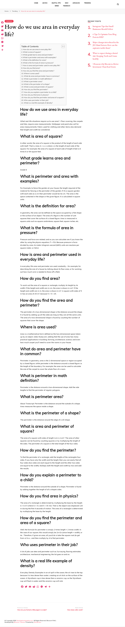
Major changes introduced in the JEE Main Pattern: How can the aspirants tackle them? (106, 45)
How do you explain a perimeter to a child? (40, 92)
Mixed (57, 6)
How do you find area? (31, 68)
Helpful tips (56, 3)
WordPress (37, 622)
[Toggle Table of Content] (62, 46)
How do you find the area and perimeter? (38, 71)
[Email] (2, 30)
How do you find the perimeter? (36, 89)
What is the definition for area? (34, 60)
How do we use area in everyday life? (37, 49)
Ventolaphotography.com (24, 620)
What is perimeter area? (33, 81)
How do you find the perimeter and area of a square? (44, 97)
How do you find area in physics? (36, 95)
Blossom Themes (19, 622)
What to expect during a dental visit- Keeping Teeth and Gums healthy (105, 56)
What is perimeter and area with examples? (39, 57)
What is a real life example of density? (38, 103)
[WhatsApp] (2, 38)
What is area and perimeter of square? (38, 87)
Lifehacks (76, 3)
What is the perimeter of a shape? (37, 84)
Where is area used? (31, 73)
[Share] (2, 50)
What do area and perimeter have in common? (42, 76)
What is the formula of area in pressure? (38, 63)
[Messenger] (2, 42)
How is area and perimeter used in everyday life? (41, 65)
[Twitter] (2, 26)
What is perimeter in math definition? (38, 79)
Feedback (66, 6)
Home (36, 3)
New (66, 3)
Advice (44, 3)
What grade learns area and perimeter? (38, 55)
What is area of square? (32, 52)
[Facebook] (2, 22)
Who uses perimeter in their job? (36, 100)
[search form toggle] (118, 4)
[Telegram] (2, 46)
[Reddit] (2, 34)
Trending (87, 3)
